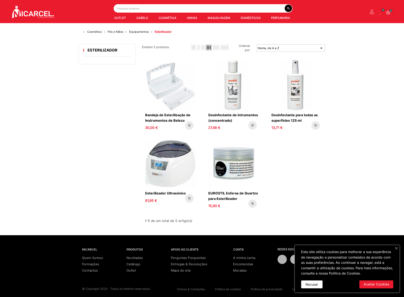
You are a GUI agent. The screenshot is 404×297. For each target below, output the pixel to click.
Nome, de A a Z (291, 48)
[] (189, 125)
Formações (90, 264)
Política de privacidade (266, 289)
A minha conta (244, 258)
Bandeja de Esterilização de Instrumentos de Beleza (167, 118)
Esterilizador (102, 50)
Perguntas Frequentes (188, 258)
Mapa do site (181, 270)
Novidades (134, 258)
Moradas (240, 270)
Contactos (90, 270)
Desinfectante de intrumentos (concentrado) (233, 118)
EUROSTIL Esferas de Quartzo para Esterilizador (233, 196)
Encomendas (243, 264)
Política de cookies (228, 289)
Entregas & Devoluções (189, 264)
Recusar (312, 284)
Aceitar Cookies (376, 284)
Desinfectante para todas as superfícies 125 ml (294, 118)
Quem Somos (92, 258)
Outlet (131, 270)
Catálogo (133, 264)
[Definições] (372, 12)
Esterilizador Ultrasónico (165, 193)
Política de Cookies (344, 273)
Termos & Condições (191, 289)
